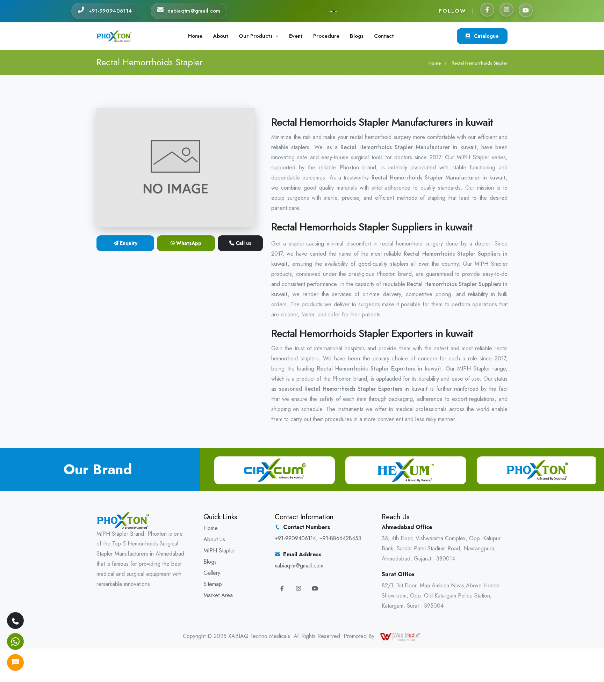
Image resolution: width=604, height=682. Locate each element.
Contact (384, 36)
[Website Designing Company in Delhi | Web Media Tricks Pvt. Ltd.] (401, 636)
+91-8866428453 (340, 538)
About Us (214, 539)
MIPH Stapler (219, 551)
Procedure (326, 36)
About (220, 36)
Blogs (357, 36)
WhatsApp (188, 243)
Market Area (218, 595)
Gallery (211, 573)
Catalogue (486, 35)
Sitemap (212, 584)
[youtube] (526, 10)
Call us (242, 243)
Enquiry (127, 243)
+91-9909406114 (295, 538)
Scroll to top (16, 343)
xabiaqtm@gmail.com (299, 566)
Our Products (256, 36)
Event (296, 36)
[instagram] (506, 11)
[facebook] (487, 11)
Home (195, 36)
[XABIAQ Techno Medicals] (113, 35)
